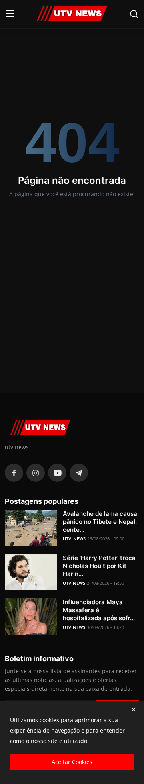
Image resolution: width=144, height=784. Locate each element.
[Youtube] (57, 473)
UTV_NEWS (74, 539)
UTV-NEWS (74, 583)
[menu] (10, 14)
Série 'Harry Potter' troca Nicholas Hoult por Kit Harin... (99, 566)
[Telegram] (79, 473)
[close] (133, 709)
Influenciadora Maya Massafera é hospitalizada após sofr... (99, 610)
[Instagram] (35, 473)
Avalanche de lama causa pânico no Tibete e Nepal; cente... (100, 521)
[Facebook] (14, 473)
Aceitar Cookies (72, 762)
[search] (134, 14)
